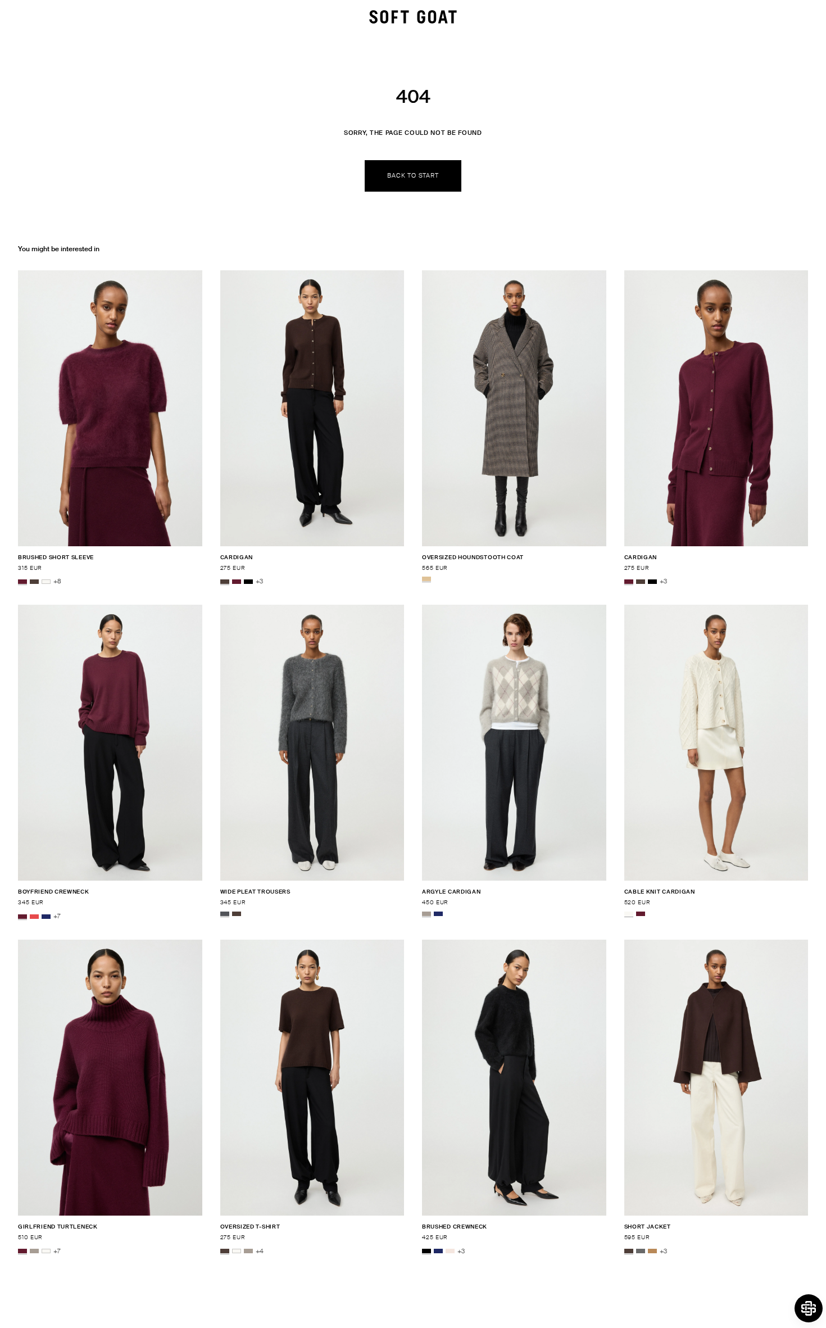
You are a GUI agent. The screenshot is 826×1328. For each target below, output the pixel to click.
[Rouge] (34, 917)
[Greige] (426, 914)
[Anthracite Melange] (224, 914)
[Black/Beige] (426, 579)
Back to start (412, 175)
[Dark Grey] (640, 1252)
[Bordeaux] (22, 582)
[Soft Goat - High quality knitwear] (413, 17)
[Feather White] (46, 582)
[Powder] (450, 1252)
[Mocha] (34, 582)
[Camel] (652, 1252)
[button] (809, 1308)
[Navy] (46, 917)
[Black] (248, 582)
